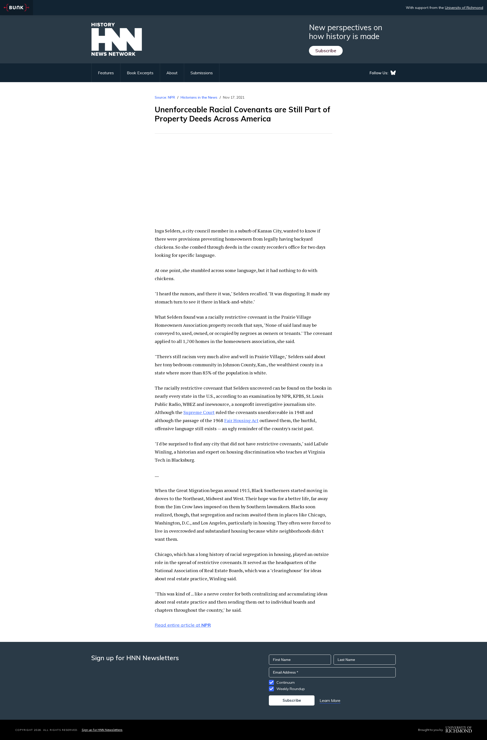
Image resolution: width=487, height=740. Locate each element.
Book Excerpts (140, 72)
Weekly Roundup (290, 689)
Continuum (285, 682)
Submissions (201, 72)
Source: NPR (165, 97)
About (172, 72)
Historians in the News (199, 97)
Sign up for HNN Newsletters (102, 730)
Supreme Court (199, 412)
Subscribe (325, 50)
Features (106, 72)
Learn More (330, 700)
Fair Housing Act (241, 420)
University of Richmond (464, 7)
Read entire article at (183, 625)
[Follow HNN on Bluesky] (393, 72)
